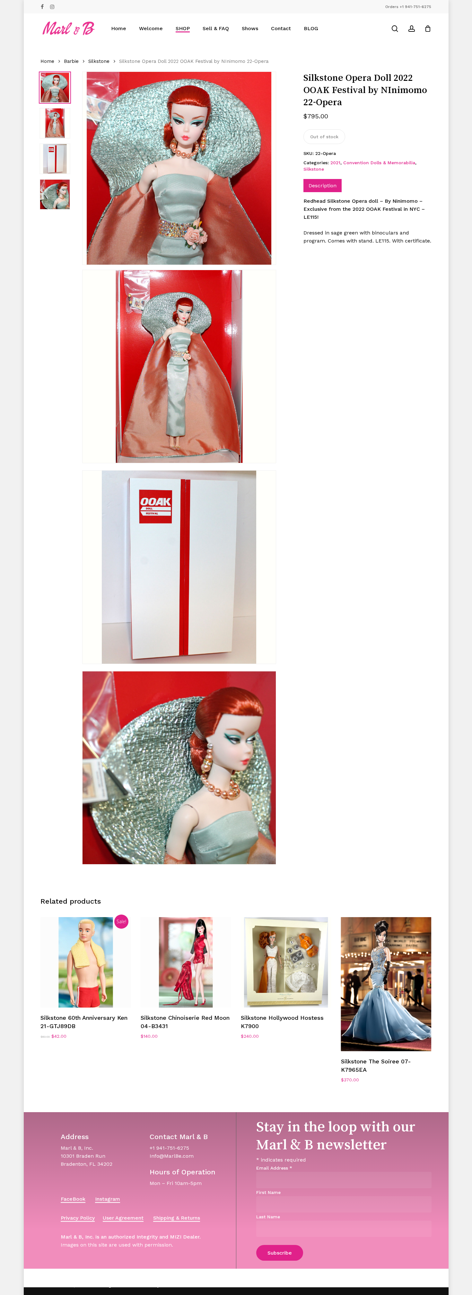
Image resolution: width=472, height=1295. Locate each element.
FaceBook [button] (73, 1199)
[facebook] (42, 6)
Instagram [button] (107, 1199)
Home (47, 61)
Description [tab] (323, 186)
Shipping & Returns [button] (176, 1218)
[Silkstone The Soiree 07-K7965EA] (386, 984)
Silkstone (98, 61)
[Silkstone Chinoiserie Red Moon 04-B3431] (186, 962)
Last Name (268, 1216)
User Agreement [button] (123, 1218)
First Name (268, 1192)
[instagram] (52, 6)
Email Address (274, 1168)
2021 (335, 162)
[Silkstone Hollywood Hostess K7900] (286, 962)
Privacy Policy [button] (78, 1218)
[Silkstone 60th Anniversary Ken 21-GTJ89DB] (85, 962)
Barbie (71, 61)
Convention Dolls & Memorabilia (379, 162)
